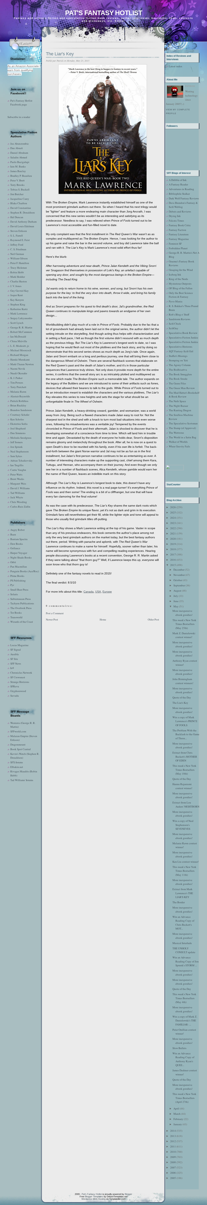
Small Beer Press (19, 589)
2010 (173, 1151)
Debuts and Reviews (180, 211)
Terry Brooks (17, 185)
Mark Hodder (17, 277)
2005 (173, 1178)
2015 (173, 565)
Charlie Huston (18, 281)
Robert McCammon (21, 332)
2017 (173, 554)
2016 (173, 559)
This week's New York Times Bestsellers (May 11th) (184, 871)
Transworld (16, 617)
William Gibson (19, 258)
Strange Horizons (19, 682)
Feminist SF (175, 243)
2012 (173, 1141)
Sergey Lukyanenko (21, 318)
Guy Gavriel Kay (19, 290)
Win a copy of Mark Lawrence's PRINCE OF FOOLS (184, 721)
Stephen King (17, 304)
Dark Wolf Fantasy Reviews (184, 198)
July (175, 596)
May (175, 606)
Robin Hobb (17, 272)
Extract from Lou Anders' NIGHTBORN (185, 804)
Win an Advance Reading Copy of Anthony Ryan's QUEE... (183, 1059)
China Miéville (18, 341)
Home (103, 619)
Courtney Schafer (19, 414)
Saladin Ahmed (18, 157)
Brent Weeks (17, 479)
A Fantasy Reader (178, 184)
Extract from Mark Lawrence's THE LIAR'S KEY (182, 893)
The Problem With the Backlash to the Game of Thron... (185, 734)
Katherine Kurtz (19, 309)
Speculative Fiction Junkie (183, 337)
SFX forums (16, 762)
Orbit (13, 562)
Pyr (12, 585)
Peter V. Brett (17, 180)
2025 (173, 512)
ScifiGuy (173, 328)
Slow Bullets (179, 1048)
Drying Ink (175, 216)
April (176, 1108)
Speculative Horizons (180, 346)
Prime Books (17, 576)
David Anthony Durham (23, 221)
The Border (178, 902)
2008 (173, 1162)
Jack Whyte (16, 497)
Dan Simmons (17, 433)
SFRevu (14, 686)
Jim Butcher (16, 194)
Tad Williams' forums (21, 780)
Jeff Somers (16, 442)
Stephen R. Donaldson (22, 212)
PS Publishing (18, 580)
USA (98, 591)
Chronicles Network (21, 672)
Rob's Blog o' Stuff (179, 314)
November (179, 575)
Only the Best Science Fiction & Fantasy (181, 295)
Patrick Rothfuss (19, 401)
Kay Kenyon (17, 300)
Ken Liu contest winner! (185, 861)
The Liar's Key (60, 53)
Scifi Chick (175, 323)
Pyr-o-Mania (175, 301)
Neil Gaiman (17, 254)
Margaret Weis (18, 483)
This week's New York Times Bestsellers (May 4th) (184, 998)
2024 (173, 517)
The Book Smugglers (180, 374)
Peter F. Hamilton (19, 263)
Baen (13, 534)
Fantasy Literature (179, 234)
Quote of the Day (181, 697)
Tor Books (16, 612)
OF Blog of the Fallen (180, 288)
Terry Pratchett (18, 387)
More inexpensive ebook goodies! (182, 613)
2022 (173, 528)
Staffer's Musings (178, 356)
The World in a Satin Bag (182, 437)
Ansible (14, 654)
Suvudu (14, 695)
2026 (173, 507)
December (178, 569)
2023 (173, 523)
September (179, 585)
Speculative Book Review (183, 333)
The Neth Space (177, 401)
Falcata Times (176, 220)
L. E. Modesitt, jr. (19, 346)
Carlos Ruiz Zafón (20, 506)
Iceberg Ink (175, 274)
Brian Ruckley (18, 405)
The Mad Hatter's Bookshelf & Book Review (184, 395)
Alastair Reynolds (20, 396)
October (177, 580)
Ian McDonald (18, 336)
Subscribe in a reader (18, 117)
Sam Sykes (16, 456)
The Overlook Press (21, 608)
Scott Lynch (16, 323)
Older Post (153, 619)
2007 (173, 1167)
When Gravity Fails (179, 446)
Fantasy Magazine (179, 239)
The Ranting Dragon (180, 410)
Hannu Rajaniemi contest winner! (182, 786)
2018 (173, 549)
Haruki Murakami (20, 359)
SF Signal (15, 649)
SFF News (15, 663)
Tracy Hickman (18, 267)
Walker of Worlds (178, 442)
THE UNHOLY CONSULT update (183, 950)
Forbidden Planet (178, 248)
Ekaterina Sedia (18, 424)
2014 (173, 1130)
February (178, 1119)
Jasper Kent (16, 295)
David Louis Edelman (22, 226)
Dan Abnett (16, 148)
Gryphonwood (18, 691)
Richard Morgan (19, 355)
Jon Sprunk (16, 447)
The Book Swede (178, 379)
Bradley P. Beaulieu (21, 176)
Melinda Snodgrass (20, 438)
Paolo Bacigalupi (19, 162)
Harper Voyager (18, 553)
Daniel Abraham (19, 153)
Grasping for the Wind (181, 270)
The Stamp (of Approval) (182, 428)
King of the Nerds (178, 279)
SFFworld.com (18, 731)
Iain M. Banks (18, 166)
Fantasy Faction (177, 230)
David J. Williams (20, 488)
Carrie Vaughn (18, 470)
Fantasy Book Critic (180, 225)
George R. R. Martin (21, 327)
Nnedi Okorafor (18, 373)
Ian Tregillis (16, 465)
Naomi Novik (17, 368)
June (175, 601)
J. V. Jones (15, 286)
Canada (88, 591)
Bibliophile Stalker (179, 194)
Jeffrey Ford (16, 244)
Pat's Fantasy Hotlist (103, 13)
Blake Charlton (18, 203)
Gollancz (15, 548)
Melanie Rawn (18, 391)
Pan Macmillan (18, 566)
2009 (173, 1157)
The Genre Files (177, 383)
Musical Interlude (182, 943)
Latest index (175, 66)
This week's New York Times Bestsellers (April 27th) (184, 1098)
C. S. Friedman (18, 249)
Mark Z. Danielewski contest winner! (183, 635)
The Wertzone (176, 432)
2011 (173, 1146)
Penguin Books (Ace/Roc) (24, 571)
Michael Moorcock (20, 350)
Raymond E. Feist (20, 240)
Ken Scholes (17, 419)
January (177, 1124)
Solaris (14, 594)
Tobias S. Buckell (20, 189)
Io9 (12, 668)
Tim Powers (16, 382)
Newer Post (52, 619)
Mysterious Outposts (180, 283)
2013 (173, 1136)
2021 (173, 533)
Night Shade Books (21, 557)
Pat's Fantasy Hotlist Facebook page (21, 102)
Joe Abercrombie (19, 143)
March (177, 1114)
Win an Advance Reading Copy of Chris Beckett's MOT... (183, 923)
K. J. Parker (16, 378)
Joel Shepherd (18, 428)
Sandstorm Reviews (179, 319)
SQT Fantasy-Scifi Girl (181, 351)
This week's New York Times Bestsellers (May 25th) (184, 624)
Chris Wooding (18, 502)
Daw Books (16, 544)
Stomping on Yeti (178, 360)
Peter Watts (16, 474)
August (177, 590)
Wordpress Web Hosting (93, 1199)
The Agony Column (180, 365)
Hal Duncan (16, 217)
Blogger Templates (94, 1196)
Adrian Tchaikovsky (21, 460)
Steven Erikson (18, 231)
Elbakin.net (16, 767)
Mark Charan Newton (22, 364)
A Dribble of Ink (178, 180)
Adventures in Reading (181, 189)
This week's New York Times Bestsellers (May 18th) (184, 769)
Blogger (128, 1194)
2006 (173, 1173)
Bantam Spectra (18, 539)
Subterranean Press (20, 599)
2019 (173, 544)
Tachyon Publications (22, 603)
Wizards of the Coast (21, 622)
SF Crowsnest (17, 677)
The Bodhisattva (178, 369)
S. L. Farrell (16, 235)
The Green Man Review (182, 388)
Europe (107, 591)
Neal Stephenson (19, 451)
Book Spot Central (20, 749)
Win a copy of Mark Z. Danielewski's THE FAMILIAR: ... (184, 1020)
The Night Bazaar (178, 406)
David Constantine (20, 208)
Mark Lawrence (18, 313)
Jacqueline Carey (19, 199)
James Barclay (18, 171)
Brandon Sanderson (21, 410)
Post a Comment (55, 613)
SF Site (14, 659)
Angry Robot (17, 530)
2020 (173, 538)
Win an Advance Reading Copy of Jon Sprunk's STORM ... (185, 961)
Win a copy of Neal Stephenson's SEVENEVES (182, 825)
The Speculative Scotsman (183, 423)
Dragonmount (17, 744)
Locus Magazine (19, 645)
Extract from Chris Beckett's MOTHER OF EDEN (184, 756)
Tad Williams (17, 493)
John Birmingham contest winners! (182, 681)
